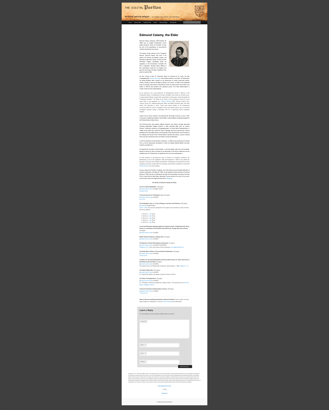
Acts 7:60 (142, 199)
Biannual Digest (163, 22)
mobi (146, 189)
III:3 (177, 247)
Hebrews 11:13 (184, 266)
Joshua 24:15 (143, 255)
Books (155, 22)
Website (143, 361)
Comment (144, 321)
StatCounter (164, 393)
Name (143, 344)
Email (143, 353)
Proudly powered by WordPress (164, 402)
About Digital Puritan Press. (164, 386)
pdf (141, 189)
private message (167, 301)
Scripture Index (147, 22)
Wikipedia (169, 178)
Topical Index (137, 22)
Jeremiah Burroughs (155, 78)
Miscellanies (173, 22)
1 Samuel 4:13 (143, 293)
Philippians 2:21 (143, 247)
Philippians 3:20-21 (149, 285)
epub (143, 189)
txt (148, 189)
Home (130, 22)
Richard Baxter (143, 166)
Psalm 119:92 (143, 207)
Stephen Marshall (166, 101)
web (151, 189)
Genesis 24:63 (143, 191)
